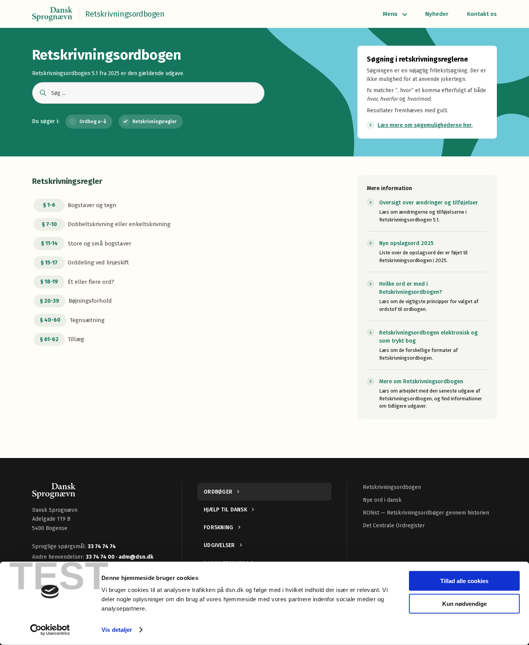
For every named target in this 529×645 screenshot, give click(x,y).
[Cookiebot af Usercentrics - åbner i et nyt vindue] (50, 630)
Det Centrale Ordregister (394, 525)
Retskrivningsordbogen (392, 487)
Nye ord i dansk (382, 500)
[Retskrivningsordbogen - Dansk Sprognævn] (52, 14)
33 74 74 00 (101, 557)
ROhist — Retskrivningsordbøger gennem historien (426, 512)
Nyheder (436, 13)
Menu (390, 13)
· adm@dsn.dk (134, 557)
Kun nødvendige (464, 603)
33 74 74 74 (102, 546)
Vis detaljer (116, 629)
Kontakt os (482, 13)
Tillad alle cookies (464, 581)
